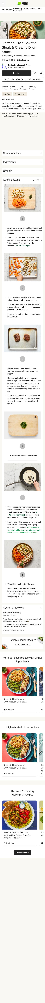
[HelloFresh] (22, 3)
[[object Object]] (35, 73)
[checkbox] (2, 60)
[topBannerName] (22, 17)
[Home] (3, 9)
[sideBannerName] (22, 133)
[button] (22, 162)
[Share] (41, 73)
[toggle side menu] (3, 3)
